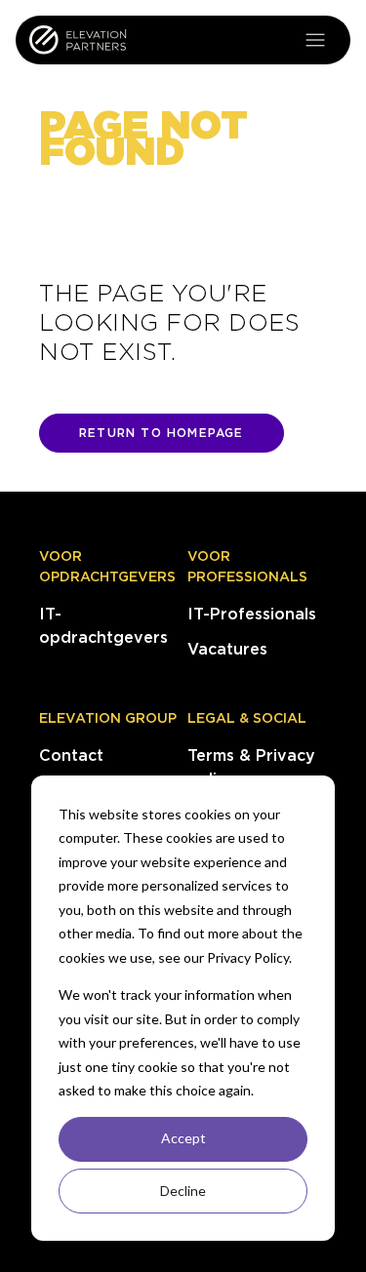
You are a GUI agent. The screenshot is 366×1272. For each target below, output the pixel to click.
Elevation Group (108, 718)
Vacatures (227, 649)
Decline (183, 1190)
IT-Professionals (251, 614)
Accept (183, 1138)
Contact (71, 755)
